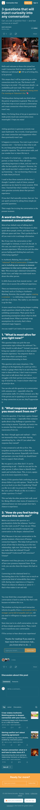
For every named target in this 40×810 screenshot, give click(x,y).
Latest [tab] (9, 707)
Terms (27, 793)
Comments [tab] (6, 682)
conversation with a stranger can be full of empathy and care (19, 611)
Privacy (21, 793)
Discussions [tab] (17, 707)
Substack (10, 806)
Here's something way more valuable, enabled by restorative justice (15, 739)
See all (5, 767)
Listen (35, 28)
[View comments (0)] (11, 34)
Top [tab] (4, 707)
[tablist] (10, 682)
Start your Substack (15, 801)
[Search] (36, 707)
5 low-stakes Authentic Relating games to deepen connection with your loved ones (13, 715)
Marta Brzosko (6, 27)
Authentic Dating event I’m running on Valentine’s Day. (20, 92)
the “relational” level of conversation (16, 261)
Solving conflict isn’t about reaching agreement (13, 733)
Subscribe (28, 3)
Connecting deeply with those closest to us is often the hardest (15, 721)
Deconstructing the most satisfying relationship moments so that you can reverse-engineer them (15, 756)
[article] (20, 720)
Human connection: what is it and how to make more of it (14, 751)
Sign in (35, 3)
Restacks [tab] (15, 682)
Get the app (30, 801)
